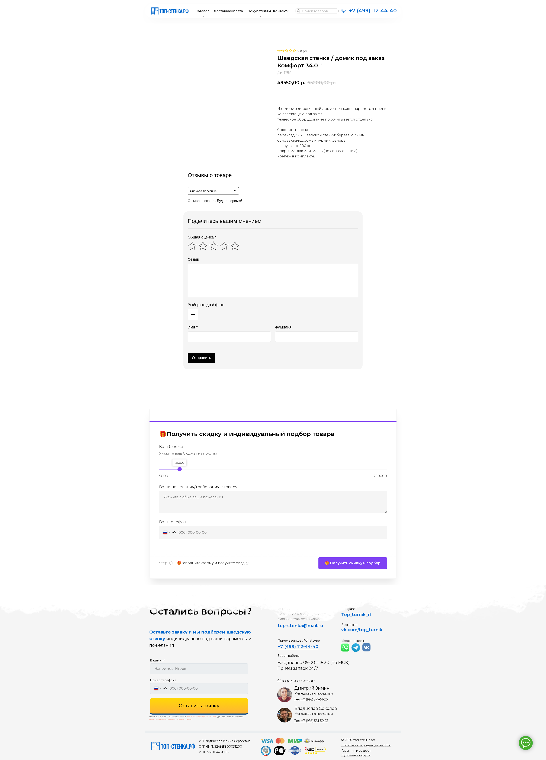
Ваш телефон (172, 522)
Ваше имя (157, 660)
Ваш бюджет (172, 446)
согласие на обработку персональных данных (170, 719)
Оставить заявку (199, 706)
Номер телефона (163, 680)
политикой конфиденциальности (202, 717)
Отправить (201, 358)
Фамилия (283, 327)
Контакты (281, 11)
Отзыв (193, 259)
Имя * (193, 327)
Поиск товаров (315, 11)
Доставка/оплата (228, 11)
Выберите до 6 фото (206, 305)
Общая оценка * (202, 237)
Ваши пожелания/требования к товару (198, 487)
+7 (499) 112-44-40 (373, 10)
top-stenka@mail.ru (300, 625)
